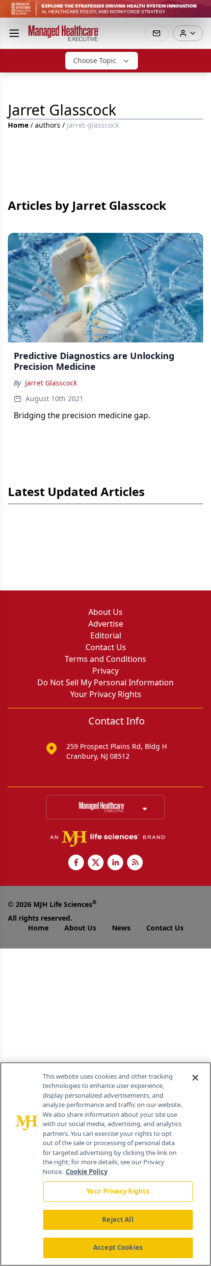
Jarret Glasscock (51, 382)
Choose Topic (94, 60)
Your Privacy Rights (105, 694)
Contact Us (105, 647)
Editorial (105, 635)
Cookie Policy (86, 1171)
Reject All (117, 1219)
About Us (105, 612)
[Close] (195, 1077)
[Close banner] (198, 13)
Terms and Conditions (105, 659)
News (121, 927)
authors (47, 125)
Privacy (105, 670)
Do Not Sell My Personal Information (105, 682)
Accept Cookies (117, 1247)
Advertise (105, 623)
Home (18, 125)
